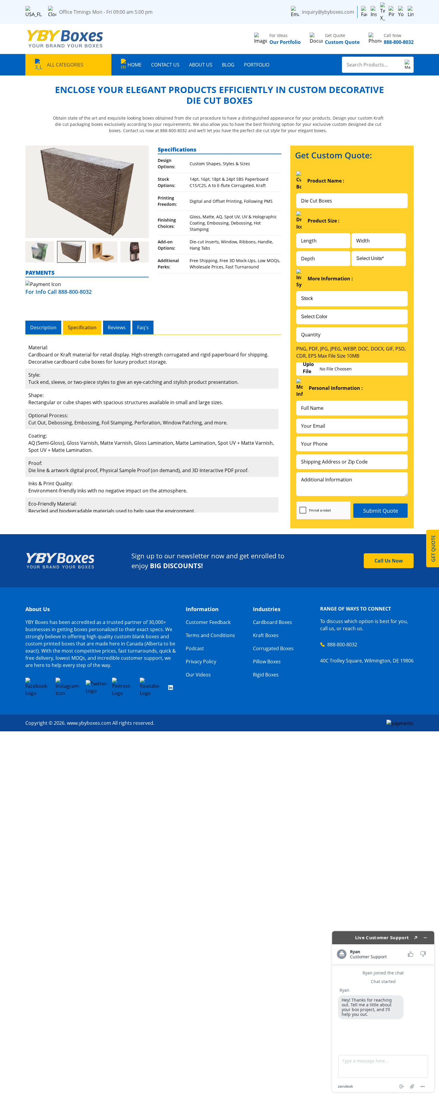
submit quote (380, 510)
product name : (325, 180)
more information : (330, 278)
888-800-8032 (342, 644)
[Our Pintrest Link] (124, 687)
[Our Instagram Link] (69, 687)
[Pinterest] (392, 12)
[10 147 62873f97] (39, 252)
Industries (266, 609)
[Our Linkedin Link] (170, 687)
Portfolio (256, 64)
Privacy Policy (201, 661)
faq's (143, 327)
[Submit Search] (408, 65)
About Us (200, 64)
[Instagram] (374, 12)
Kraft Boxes (266, 635)
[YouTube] (401, 12)
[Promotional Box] (87, 192)
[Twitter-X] (382, 11)
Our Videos (198, 674)
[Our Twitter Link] (97, 687)
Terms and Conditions (210, 635)
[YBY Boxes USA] (65, 39)
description (43, 327)
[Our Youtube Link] (152, 687)
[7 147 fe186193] (71, 252)
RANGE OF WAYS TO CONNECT (355, 608)
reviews (117, 327)
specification (82, 327)
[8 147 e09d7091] (134, 252)
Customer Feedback (208, 622)
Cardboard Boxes (272, 622)
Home (135, 64)
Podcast (195, 648)
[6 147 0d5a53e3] (103, 252)
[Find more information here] (383, 1011)
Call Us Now (388, 560)
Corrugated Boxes (273, 648)
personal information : (336, 388)
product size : (324, 220)
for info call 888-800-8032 (58, 291)
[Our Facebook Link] (38, 687)
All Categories (65, 64)
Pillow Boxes (267, 661)
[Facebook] (364, 12)
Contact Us (165, 64)
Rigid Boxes (266, 674)
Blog (228, 64)
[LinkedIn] (411, 12)
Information (202, 609)
